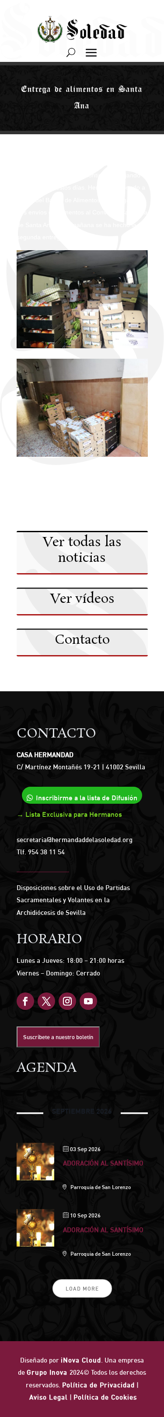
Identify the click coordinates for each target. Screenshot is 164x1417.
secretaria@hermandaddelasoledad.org (75, 840)
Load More (82, 1288)
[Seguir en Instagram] (67, 1001)
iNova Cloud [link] (81, 1360)
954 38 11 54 (46, 852)
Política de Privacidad (98, 1385)
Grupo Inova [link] (48, 1372)
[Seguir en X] (46, 1001)
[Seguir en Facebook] (25, 1001)
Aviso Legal (48, 1397)
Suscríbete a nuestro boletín (58, 1036)
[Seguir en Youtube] (88, 1001)
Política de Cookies (105, 1397)
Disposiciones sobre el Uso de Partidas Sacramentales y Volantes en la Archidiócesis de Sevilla (73, 900)
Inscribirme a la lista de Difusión (86, 797)
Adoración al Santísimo (103, 1163)
